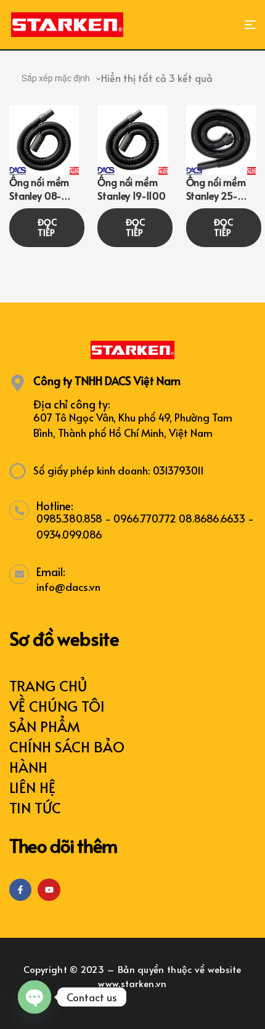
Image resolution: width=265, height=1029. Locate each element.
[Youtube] (49, 890)
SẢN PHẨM (44, 726)
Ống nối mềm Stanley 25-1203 (216, 195)
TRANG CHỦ (48, 685)
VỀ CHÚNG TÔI (57, 705)
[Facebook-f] (20, 890)
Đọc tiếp (47, 227)
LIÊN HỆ (32, 787)
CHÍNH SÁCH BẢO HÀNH (66, 756)
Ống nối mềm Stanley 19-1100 (131, 188)
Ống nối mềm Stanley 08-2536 (39, 195)
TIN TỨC (35, 807)
